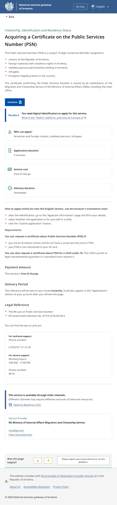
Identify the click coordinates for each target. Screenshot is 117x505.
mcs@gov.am (16, 430)
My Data (80, 6)
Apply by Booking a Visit (27, 404)
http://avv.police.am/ (20, 434)
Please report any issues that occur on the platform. (83, 460)
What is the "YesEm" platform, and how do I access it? (52, 117)
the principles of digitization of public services (67, 476)
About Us (15, 486)
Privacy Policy (61, 486)
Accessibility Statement (36, 486)
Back (11, 16)
